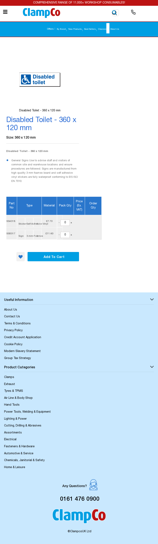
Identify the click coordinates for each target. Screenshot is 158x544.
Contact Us (12, 316)
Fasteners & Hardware (19, 446)
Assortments (13, 432)
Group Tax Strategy (17, 358)
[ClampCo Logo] (79, 518)
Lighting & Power (15, 419)
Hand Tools (12, 405)
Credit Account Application (22, 337)
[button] (20, 256)
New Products (75, 29)
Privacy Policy (13, 330)
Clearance (103, 29)
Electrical (10, 439)
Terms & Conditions (17, 323)
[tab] (79, 301)
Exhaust (9, 384)
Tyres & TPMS (13, 391)
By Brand (61, 29)
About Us (114, 29)
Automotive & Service (18, 453)
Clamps (9, 377)
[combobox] (107, 28)
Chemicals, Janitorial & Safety (24, 460)
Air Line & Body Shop (18, 398)
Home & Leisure (14, 467)
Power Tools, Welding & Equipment (27, 412)
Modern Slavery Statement (22, 351)
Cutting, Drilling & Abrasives (22, 425)
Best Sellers (90, 29)
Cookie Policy (13, 344)
